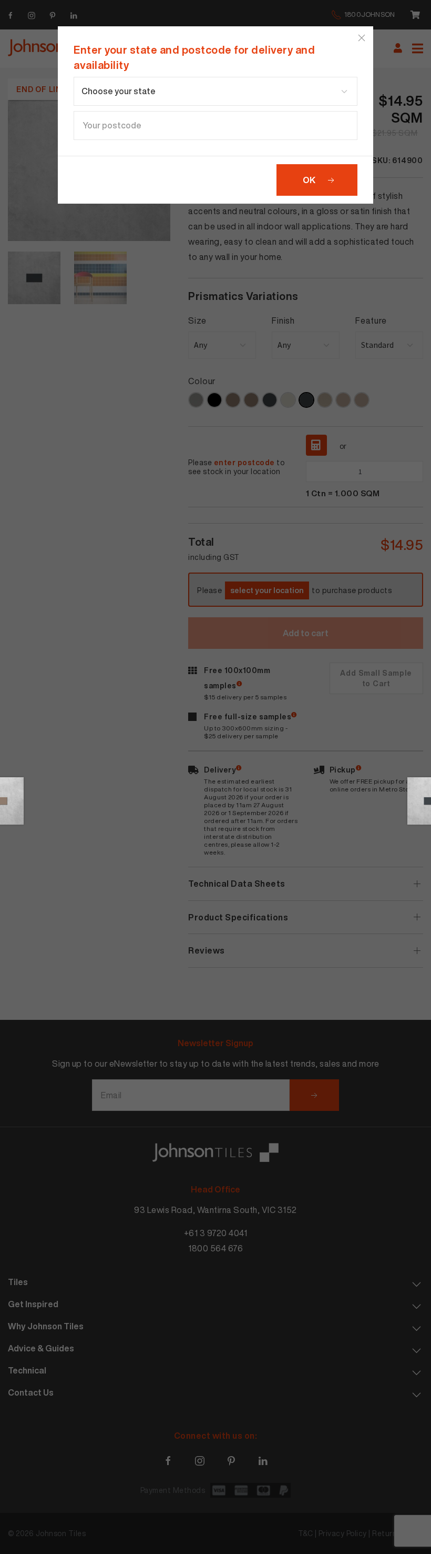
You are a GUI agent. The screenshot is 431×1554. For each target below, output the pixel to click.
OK (309, 180)
